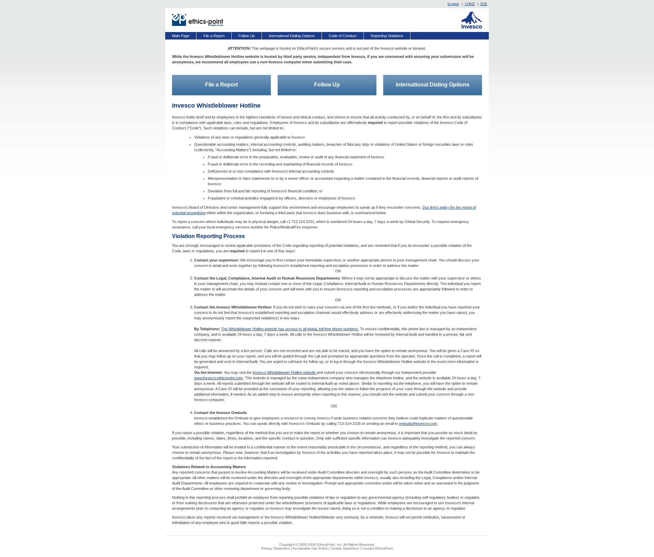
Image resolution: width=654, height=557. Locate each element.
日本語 (470, 4)
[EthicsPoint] (197, 20)
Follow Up (246, 36)
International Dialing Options (292, 36)
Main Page (180, 36)
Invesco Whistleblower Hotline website (285, 372)
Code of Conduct (343, 36)
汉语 (483, 4)
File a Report (213, 36)
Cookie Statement (345, 548)
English (453, 4)
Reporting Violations (387, 36)
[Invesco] (472, 20)
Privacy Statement (275, 548)
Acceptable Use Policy (310, 548)
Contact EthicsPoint (377, 548)
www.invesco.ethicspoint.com (218, 378)
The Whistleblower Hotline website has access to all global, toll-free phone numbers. (290, 329)
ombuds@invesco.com (418, 423)
